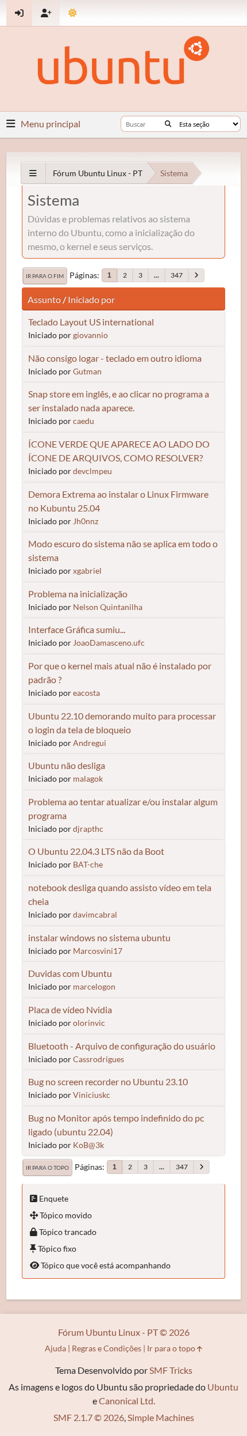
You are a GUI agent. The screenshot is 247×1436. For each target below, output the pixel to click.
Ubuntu (222, 1386)
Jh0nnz (85, 521)
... (156, 275)
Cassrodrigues (98, 1059)
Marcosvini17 (97, 951)
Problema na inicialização (78, 593)
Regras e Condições (106, 1348)
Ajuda (55, 1348)
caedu (83, 421)
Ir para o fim (45, 275)
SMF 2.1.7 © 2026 (88, 1417)
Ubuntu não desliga (66, 765)
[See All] (33, 173)
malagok (88, 778)
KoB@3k (88, 1145)
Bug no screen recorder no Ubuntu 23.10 (108, 1081)
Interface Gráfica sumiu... (76, 629)
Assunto (44, 299)
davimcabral (95, 914)
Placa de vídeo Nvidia (70, 1009)
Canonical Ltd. (127, 1400)
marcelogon (94, 986)
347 (177, 275)
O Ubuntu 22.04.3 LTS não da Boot (96, 851)
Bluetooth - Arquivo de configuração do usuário (121, 1045)
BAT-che (88, 864)
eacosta (86, 693)
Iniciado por (91, 299)
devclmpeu (92, 471)
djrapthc (88, 828)
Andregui (89, 743)
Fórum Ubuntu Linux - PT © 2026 (124, 1332)
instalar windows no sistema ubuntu (99, 937)
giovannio (90, 335)
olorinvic (89, 1023)
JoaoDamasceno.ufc (109, 642)
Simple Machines (161, 1417)
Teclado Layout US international (91, 321)
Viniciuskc (91, 1095)
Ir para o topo (47, 1167)
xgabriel (87, 570)
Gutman (87, 371)
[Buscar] (168, 124)
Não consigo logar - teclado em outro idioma (115, 358)
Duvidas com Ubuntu (70, 973)
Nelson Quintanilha (107, 607)
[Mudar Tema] (73, 13)
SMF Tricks (170, 1370)
